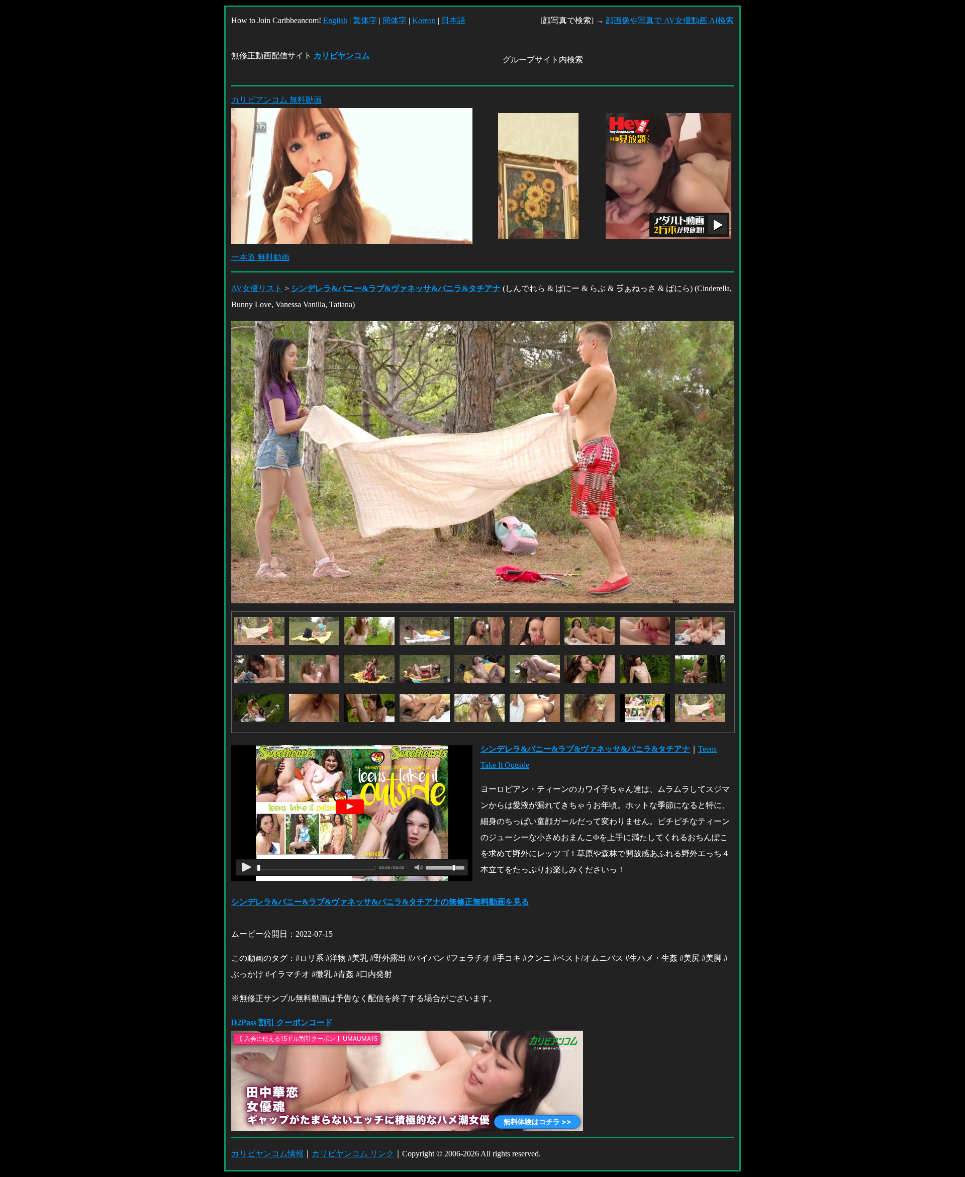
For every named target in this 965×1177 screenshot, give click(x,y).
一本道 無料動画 (260, 257)
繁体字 (365, 20)
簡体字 (394, 20)
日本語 (453, 20)
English (335, 20)
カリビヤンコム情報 (267, 1153)
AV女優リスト (256, 288)
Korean (424, 20)
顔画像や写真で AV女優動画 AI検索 (670, 20)
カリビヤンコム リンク (353, 1153)
